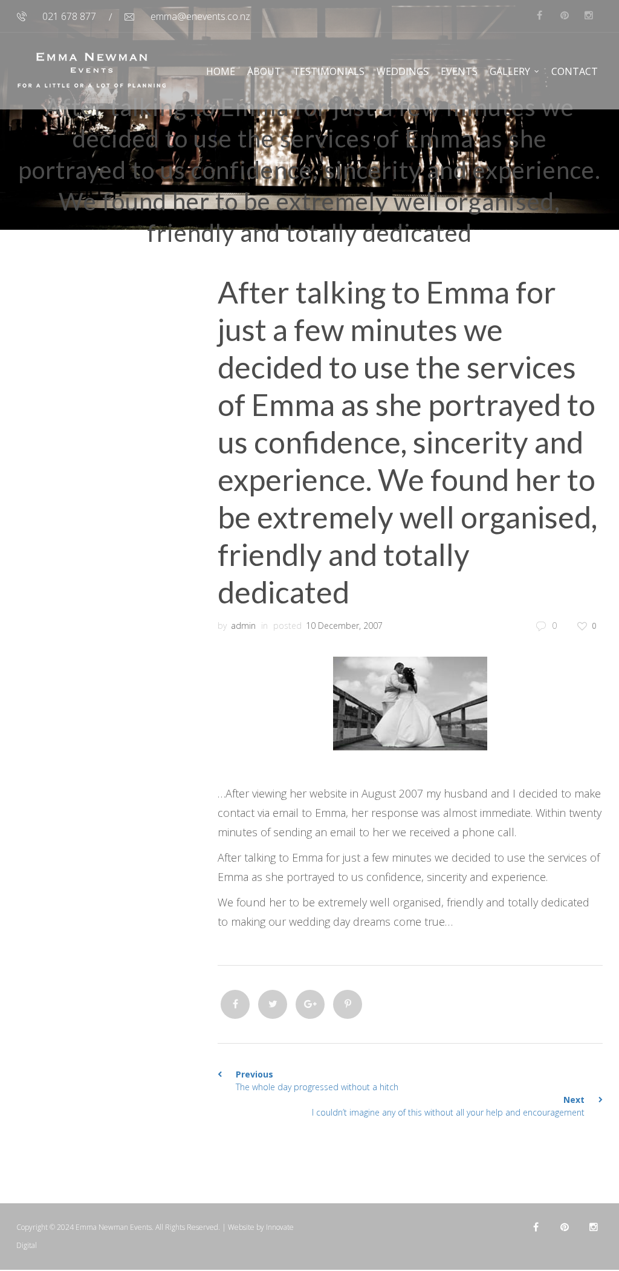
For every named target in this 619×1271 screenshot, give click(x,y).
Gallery (510, 71)
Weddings (403, 71)
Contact (574, 71)
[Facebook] (235, 1004)
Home (220, 71)
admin (243, 625)
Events (459, 71)
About (264, 71)
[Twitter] (272, 1004)
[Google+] (310, 1004)
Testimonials (329, 71)
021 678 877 (69, 16)
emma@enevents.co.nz (200, 16)
